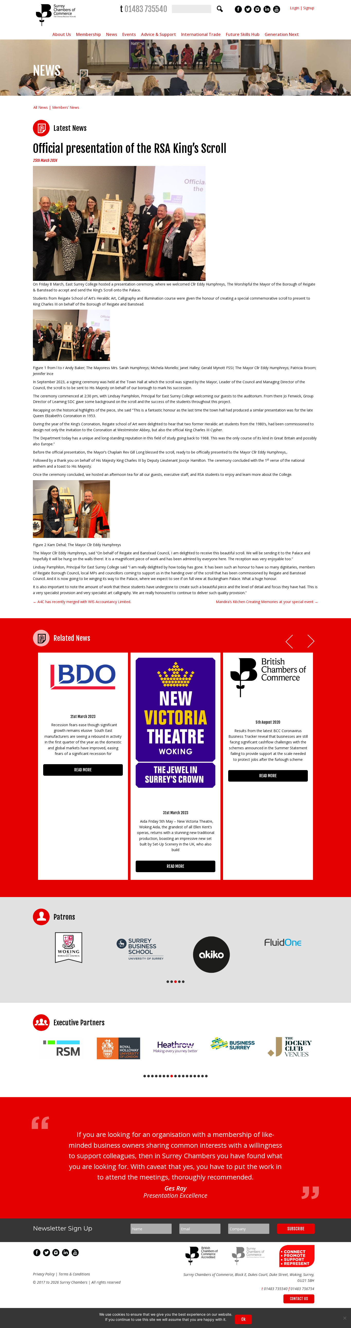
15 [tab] (198, 1076)
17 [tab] (206, 1076)
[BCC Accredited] (202, 1263)
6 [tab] (164, 1076)
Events (129, 34)
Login (294, 7)
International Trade (201, 34)
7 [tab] (168, 1076)
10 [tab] (179, 1076)
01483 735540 (145, 9)
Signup (308, 7)
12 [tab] (187, 1076)
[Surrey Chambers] (56, 27)
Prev (289, 642)
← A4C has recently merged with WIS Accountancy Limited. (82, 601)
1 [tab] (168, 981)
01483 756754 (302, 1288)
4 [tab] (179, 981)
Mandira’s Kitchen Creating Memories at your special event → (267, 601)
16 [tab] (202, 1076)
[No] (344, 1318)
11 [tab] (183, 1076)
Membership (88, 34)
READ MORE (83, 769)
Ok (243, 1319)
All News (40, 107)
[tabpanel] (103, 949)
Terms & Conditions (74, 1274)
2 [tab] (171, 981)
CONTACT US (299, 1298)
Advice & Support (158, 34)
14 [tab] (194, 1076)
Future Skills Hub (243, 34)
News (111, 34)
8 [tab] (171, 1076)
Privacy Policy (43, 1274)
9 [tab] (175, 1076)
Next (311, 642)
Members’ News (65, 107)
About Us (61, 34)
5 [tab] (183, 981)
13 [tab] (191, 1076)
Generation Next (282, 34)
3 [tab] (175, 981)
